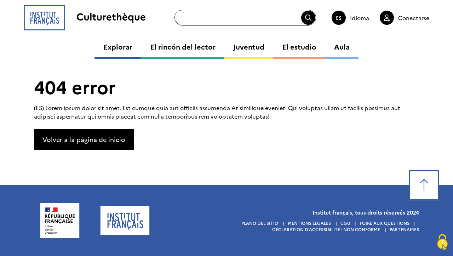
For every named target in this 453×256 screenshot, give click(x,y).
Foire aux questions (384, 223)
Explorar (117, 46)
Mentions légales (309, 223)
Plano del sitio (259, 223)
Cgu (345, 223)
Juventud (248, 46)
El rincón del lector (183, 46)
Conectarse (413, 18)
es (339, 17)
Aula (342, 46)
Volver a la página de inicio (83, 139)
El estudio (299, 46)
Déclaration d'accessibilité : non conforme (326, 229)
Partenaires (404, 229)
